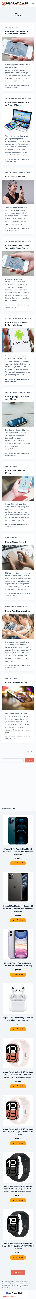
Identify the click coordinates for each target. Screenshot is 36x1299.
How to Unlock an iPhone (16, 683)
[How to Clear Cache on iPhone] (18, 488)
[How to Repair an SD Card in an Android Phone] (18, 120)
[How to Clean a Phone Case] (18, 557)
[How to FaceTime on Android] (18, 626)
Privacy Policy (16, 1286)
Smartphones (22, 98)
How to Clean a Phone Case (17, 542)
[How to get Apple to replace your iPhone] (18, 414)
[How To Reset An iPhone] (18, 192)
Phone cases (9, 538)
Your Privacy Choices (16, 1293)
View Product (18, 863)
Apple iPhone (13, 172)
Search (29, 760)
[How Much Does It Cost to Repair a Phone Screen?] (18, 49)
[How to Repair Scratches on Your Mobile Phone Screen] (18, 263)
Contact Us (6, 1288)
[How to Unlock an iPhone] (18, 698)
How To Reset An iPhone (15, 177)
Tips (19, 27)
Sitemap (25, 1286)
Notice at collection (10, 1296)
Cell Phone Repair (11, 27)
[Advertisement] (18, 785)
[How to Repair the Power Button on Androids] (18, 340)
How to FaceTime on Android (17, 611)
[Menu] (33, 3)
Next (28, 751)
